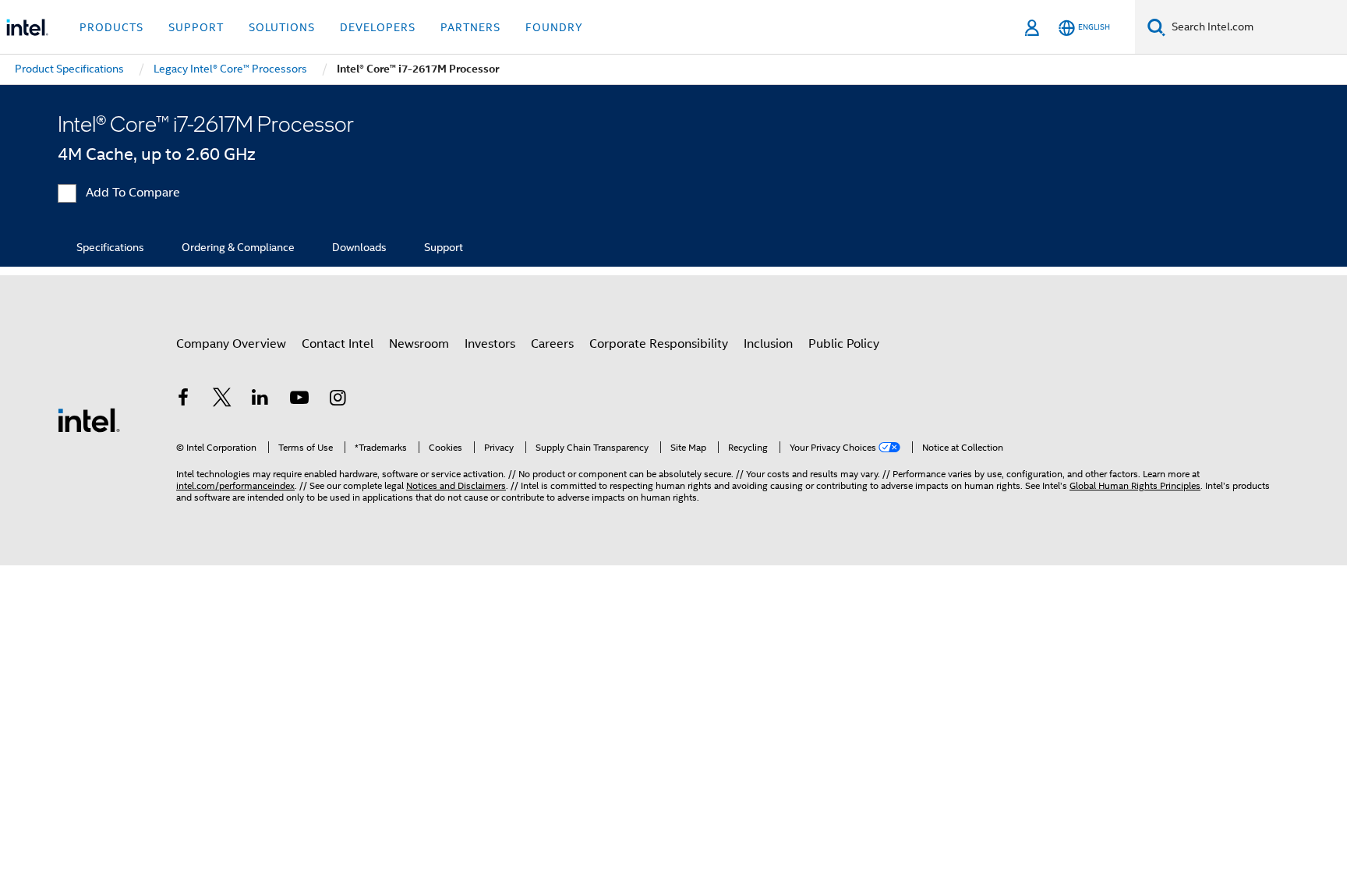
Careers (552, 344)
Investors (490, 344)
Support (443, 247)
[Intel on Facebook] (183, 400)
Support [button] (196, 27)
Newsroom (419, 344)
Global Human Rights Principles (1134, 485)
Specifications (110, 247)
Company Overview (231, 344)
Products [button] (111, 27)
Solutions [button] (282, 27)
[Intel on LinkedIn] (260, 400)
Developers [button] (377, 27)
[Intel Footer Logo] (89, 419)
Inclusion (768, 344)
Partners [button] (470, 27)
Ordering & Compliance (238, 247)
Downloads (359, 247)
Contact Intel (337, 344)
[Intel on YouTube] (299, 400)
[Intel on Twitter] (222, 400)
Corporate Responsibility (658, 344)
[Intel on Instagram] (337, 400)
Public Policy (843, 344)
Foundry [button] (554, 27)
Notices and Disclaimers (456, 485)
